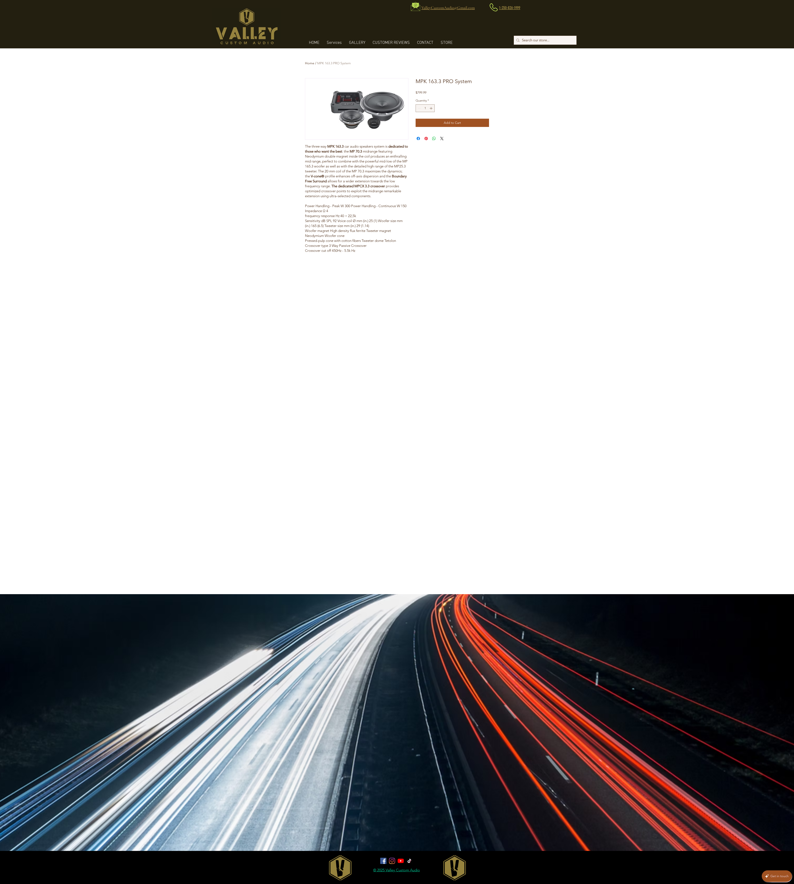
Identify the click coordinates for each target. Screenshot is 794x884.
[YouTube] (401, 861)
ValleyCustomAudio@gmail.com (395, 767)
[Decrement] (418, 108)
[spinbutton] (425, 108)
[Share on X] (441, 138)
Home (309, 63)
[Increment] (431, 108)
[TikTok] (409, 861)
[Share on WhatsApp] (434, 138)
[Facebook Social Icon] (383, 861)
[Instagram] (392, 861)
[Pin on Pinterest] (426, 138)
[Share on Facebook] (418, 138)
